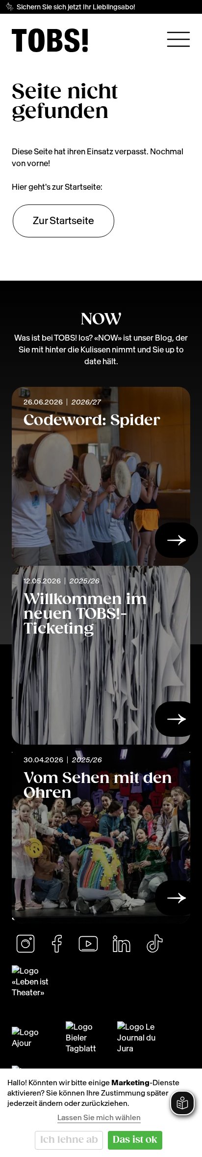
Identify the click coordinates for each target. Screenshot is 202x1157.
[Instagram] (25, 943)
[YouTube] (88, 943)
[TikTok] (154, 943)
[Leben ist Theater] (101, 981)
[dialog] (101, 1113)
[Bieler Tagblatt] (85, 1037)
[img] (50, 40)
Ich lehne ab (69, 1140)
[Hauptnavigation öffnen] (178, 39)
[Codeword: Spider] (176, 543)
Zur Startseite (63, 220)
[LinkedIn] (121, 944)
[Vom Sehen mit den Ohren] (176, 901)
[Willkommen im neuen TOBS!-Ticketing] (176, 722)
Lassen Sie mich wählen (99, 1117)
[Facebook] (57, 943)
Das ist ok (135, 1140)
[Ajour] (33, 1037)
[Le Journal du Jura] (141, 1037)
